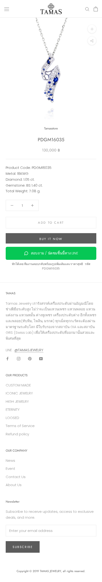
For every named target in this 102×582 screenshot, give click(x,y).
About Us (14, 484)
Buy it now (51, 239)
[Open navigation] (6, 9)
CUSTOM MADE (18, 385)
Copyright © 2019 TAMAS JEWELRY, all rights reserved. (51, 571)
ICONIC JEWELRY (19, 393)
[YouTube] (41, 359)
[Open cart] (96, 9)
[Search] (87, 9)
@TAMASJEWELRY (28, 349)
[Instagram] (18, 359)
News (10, 460)
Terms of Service (20, 425)
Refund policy (17, 434)
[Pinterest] (30, 359)
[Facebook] (7, 359)
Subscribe (23, 547)
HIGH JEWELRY (17, 401)
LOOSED (12, 417)
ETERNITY (13, 409)
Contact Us (16, 476)
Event (10, 468)
